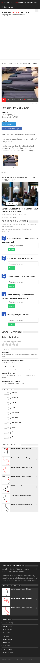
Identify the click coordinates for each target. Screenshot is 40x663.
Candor (14, 437)
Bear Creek (15, 412)
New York (5, 623)
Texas (4, 643)
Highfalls (15, 397)
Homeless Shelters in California (21, 467)
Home (3, 63)
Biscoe (14, 427)
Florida (5, 633)
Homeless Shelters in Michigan (21, 458)
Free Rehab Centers (8, 373)
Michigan (5, 629)
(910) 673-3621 (9, 124)
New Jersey (6, 649)
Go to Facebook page (12, 129)
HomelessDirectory (16, 12)
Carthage (15, 432)
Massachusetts (7, 639)
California (5, 626)
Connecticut (6, 652)
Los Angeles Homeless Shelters (21, 505)
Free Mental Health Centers (11, 381)
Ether (14, 407)
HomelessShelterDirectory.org (20, 660)
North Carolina (10, 63)
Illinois (4, 646)
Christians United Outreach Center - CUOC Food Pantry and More (20, 210)
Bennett (14, 402)
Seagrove (15, 417)
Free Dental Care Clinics (9, 367)
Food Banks (5, 352)
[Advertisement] (20, 39)
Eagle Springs (16, 422)
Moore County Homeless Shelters (12, 360)
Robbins (18, 63)
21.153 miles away (12, 204)
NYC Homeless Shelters (19, 486)
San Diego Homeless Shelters (21, 495)
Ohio (4, 636)
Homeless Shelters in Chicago (21, 448)
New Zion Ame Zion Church (29, 63)
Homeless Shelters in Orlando (21, 476)
